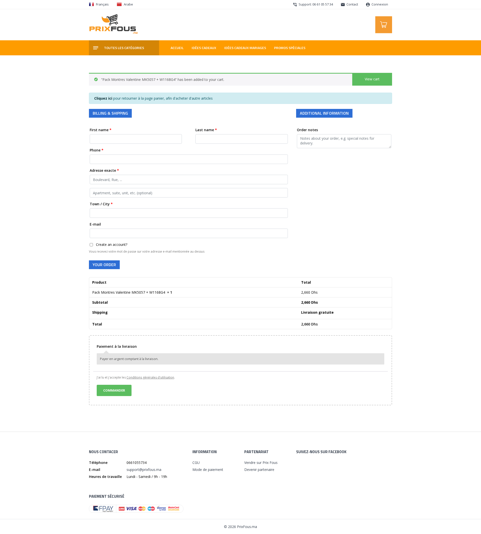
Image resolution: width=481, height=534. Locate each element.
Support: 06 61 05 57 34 (315, 4)
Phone (96, 150)
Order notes (308, 129)
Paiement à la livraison (117, 346)
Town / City (101, 204)
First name (100, 129)
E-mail (96, 224)
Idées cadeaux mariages (245, 47)
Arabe (128, 4)
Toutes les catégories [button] (124, 47)
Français (102, 4)
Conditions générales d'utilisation (150, 377)
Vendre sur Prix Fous (261, 462)
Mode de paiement (207, 469)
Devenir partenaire (259, 469)
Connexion (379, 4)
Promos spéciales (289, 47)
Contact (352, 4)
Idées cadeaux (204, 47)
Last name (206, 129)
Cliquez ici (103, 98)
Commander (114, 390)
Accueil (177, 47)
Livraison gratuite (317, 312)
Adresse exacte (104, 170)
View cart (372, 79)
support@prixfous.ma (144, 469)
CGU (196, 462)
